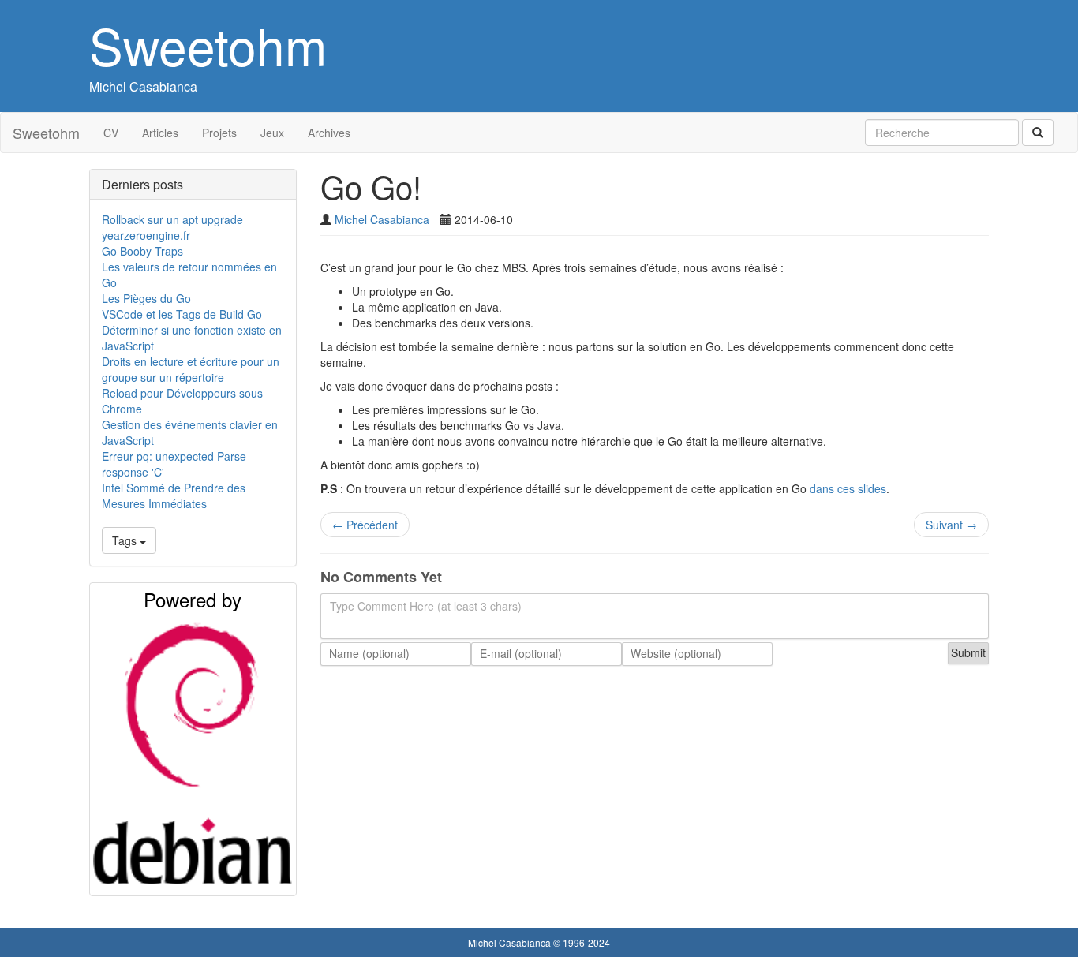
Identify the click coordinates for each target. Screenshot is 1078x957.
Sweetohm (208, 44)
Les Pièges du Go (146, 298)
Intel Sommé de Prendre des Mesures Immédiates (173, 495)
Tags (126, 540)
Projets (219, 132)
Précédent (365, 525)
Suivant (951, 525)
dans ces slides (848, 488)
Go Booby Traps (142, 251)
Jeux (272, 132)
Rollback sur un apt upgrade (172, 219)
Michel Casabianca (143, 86)
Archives (329, 132)
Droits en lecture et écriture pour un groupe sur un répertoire (190, 369)
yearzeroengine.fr (146, 235)
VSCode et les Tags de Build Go (182, 314)
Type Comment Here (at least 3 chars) (426, 606)
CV (110, 132)
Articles (160, 132)
